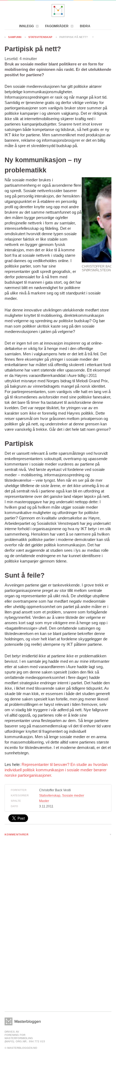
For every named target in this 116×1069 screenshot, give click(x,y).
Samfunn (14, 37)
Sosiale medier (73, 795)
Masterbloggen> (23, 1021)
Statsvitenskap (40, 37)
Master (44, 801)
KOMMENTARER (17, 834)
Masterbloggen (58, 10)
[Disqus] (58, 910)
